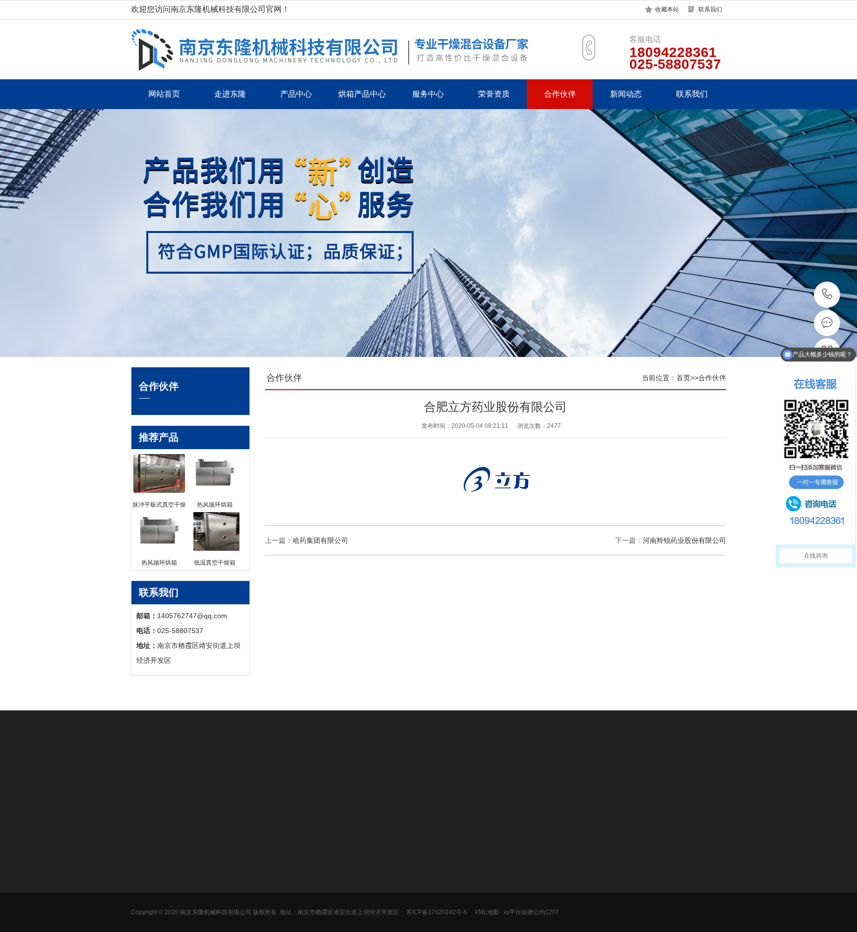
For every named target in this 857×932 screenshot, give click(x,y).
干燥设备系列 (241, 860)
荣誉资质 (494, 94)
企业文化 (145, 875)
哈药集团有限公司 (320, 540)
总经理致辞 (148, 860)
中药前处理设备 (244, 904)
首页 (683, 378)
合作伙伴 (560, 94)
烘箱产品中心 (362, 94)
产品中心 (296, 94)
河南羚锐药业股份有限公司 (684, 540)
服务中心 (428, 94)
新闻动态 (626, 94)
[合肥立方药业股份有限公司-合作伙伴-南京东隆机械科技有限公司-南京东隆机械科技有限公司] (354, 49)
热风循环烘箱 (330, 860)
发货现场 (145, 889)
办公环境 (145, 904)
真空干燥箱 (326, 875)
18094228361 (827, 295)
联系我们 (710, 9)
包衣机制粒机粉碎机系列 (258, 889)
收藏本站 (667, 9)
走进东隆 (230, 94)
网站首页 (164, 94)
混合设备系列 (241, 875)
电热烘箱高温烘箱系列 (255, 919)
